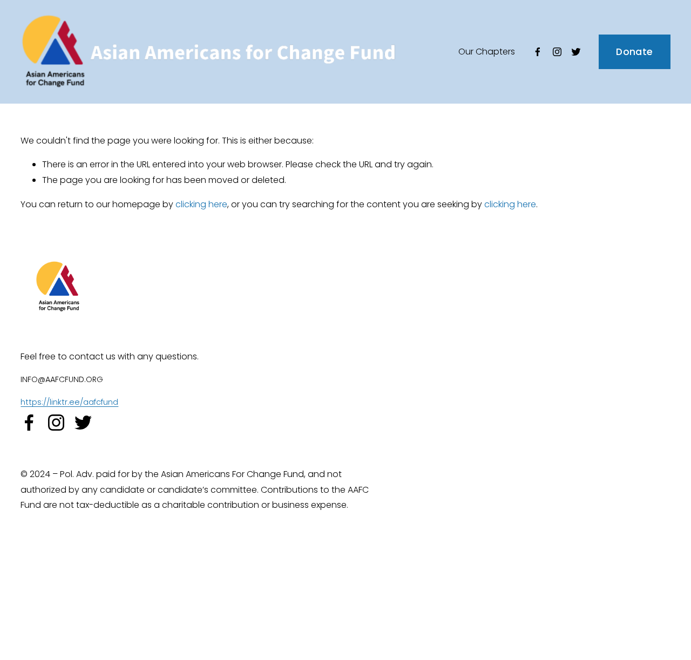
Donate (634, 51)
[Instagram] (557, 51)
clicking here (201, 204)
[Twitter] (576, 51)
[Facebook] (537, 51)
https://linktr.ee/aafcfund (69, 402)
